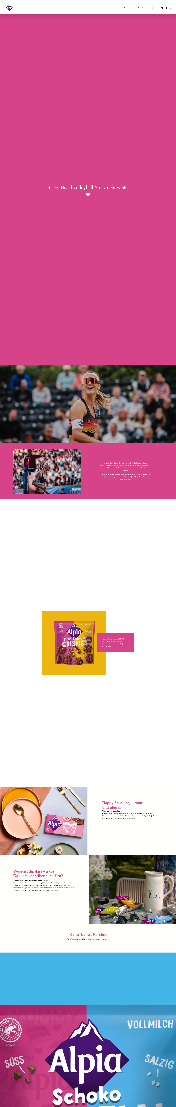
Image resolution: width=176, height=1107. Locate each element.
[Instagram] (162, 8)
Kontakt (140, 8)
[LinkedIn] (171, 8)
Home (126, 8)
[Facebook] (166, 8)
